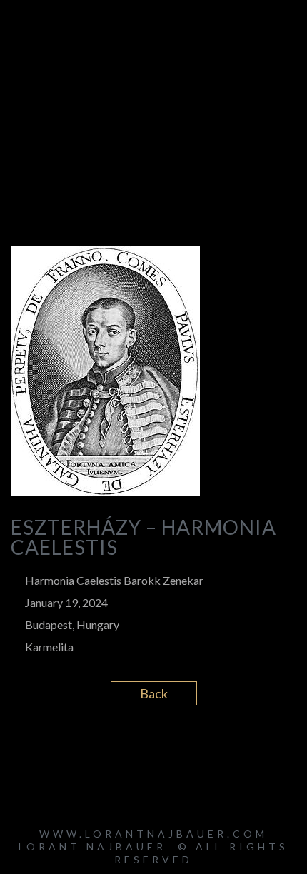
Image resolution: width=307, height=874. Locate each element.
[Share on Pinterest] (190, 750)
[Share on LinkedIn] (166, 750)
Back (154, 693)
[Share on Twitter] (141, 750)
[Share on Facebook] (116, 750)
